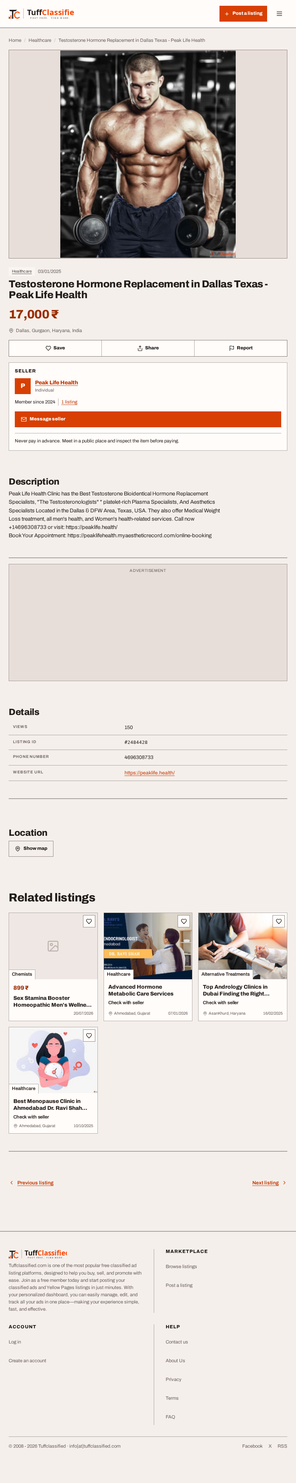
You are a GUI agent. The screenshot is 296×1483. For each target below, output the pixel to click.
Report (245, 347)
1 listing (69, 402)
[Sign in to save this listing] (89, 921)
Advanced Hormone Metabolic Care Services (141, 990)
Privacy (174, 1379)
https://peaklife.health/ (150, 773)
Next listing (265, 1183)
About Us (175, 1360)
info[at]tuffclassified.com (95, 1446)
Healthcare (22, 271)
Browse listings (181, 1266)
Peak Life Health (56, 382)
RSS (282, 1446)
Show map (35, 848)
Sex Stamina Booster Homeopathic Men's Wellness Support (53, 1005)
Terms (172, 1398)
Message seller (47, 418)
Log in (15, 1342)
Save (59, 347)
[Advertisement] (148, 625)
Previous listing (35, 1183)
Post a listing (179, 1285)
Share (152, 347)
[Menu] (279, 14)
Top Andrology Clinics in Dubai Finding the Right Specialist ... (235, 993)
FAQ (170, 1417)
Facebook (252, 1446)
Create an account (27, 1360)
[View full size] (148, 154)
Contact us (177, 1342)
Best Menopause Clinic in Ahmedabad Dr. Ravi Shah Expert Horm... (47, 1108)
